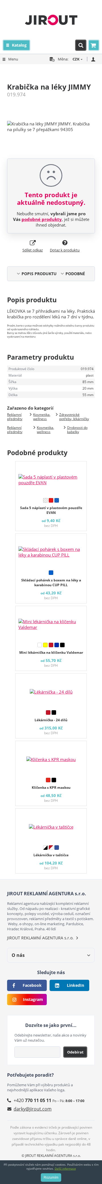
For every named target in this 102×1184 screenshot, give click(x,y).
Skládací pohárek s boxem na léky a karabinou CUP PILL (51, 582)
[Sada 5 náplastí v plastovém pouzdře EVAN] (51, 478)
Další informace (65, 1168)
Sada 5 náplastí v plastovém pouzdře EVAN (51, 510)
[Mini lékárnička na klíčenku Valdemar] (51, 623)
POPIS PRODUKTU (39, 273)
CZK (76, 59)
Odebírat (75, 1052)
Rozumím (51, 1177)
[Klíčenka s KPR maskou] (51, 758)
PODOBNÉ (75, 273)
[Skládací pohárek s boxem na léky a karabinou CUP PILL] (51, 551)
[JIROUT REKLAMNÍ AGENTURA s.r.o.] (51, 20)
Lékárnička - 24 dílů (51, 720)
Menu (13, 59)
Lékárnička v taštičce (51, 855)
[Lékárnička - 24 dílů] (51, 690)
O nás (18, 955)
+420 (32, 1100)
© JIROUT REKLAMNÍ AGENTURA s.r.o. (51, 1155)
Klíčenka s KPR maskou (51, 787)
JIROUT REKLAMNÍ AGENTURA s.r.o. (40, 937)
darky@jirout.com (33, 1109)
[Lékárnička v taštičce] (51, 825)
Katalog (19, 45)
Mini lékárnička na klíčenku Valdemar (51, 652)
